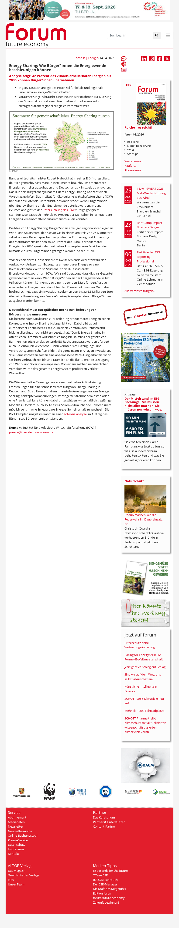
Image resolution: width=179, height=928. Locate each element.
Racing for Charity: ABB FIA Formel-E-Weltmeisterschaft (143, 657)
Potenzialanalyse (75, 414)
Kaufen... (130, 165)
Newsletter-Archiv (20, 831)
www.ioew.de (44, 432)
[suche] (157, 35)
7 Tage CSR (100, 875)
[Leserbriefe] (124, 58)
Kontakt (13, 854)
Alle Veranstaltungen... (139, 291)
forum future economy (109, 898)
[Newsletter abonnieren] (124, 69)
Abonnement (17, 817)
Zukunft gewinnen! (106, 902)
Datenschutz (16, 844)
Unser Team (16, 884)
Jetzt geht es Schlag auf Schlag (144, 667)
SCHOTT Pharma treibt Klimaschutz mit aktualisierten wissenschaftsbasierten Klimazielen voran (145, 725)
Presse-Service (18, 840)
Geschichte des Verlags (23, 875)
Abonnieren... (133, 170)
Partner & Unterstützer (109, 822)
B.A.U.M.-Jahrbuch (105, 880)
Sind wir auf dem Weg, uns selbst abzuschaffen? (142, 676)
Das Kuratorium (104, 817)
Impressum (16, 849)
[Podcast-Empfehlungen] (124, 64)
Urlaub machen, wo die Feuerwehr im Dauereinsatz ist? (143, 519)
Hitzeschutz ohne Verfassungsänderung (139, 645)
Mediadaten (16, 822)
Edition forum (102, 893)
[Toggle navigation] (168, 35)
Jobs (11, 880)
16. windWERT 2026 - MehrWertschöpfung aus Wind (151, 193)
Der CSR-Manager (105, 884)
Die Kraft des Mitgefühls (109, 889)
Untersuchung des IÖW (58, 210)
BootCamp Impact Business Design (149, 225)
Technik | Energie (86, 58)
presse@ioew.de (20, 432)
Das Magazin (16, 870)
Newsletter (15, 826)
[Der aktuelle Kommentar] (145, 314)
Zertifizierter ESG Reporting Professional (148, 256)
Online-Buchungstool (22, 835)
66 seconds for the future (110, 870)
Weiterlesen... (133, 161)
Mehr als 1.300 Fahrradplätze (144, 711)
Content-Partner (104, 826)
